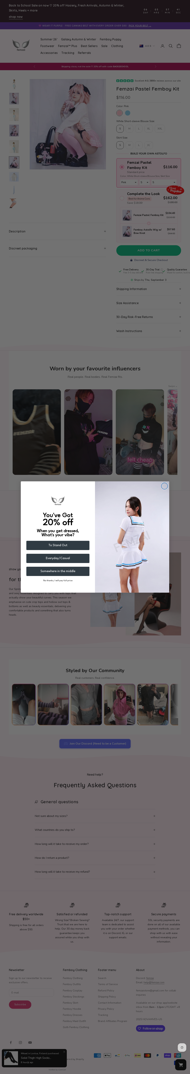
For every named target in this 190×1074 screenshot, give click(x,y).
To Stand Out (57, 545)
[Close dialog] (164, 486)
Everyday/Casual (58, 558)
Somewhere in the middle (57, 571)
